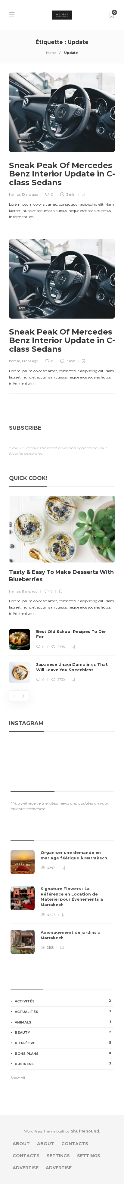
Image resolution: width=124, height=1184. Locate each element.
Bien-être (63, 1042)
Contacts (74, 1143)
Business (63, 1063)
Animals (63, 1022)
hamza (14, 194)
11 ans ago (29, 591)
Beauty (63, 1032)
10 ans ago (30, 194)
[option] (62, 589)
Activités (63, 1001)
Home (51, 53)
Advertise (26, 1167)
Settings (58, 1155)
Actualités (63, 1011)
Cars (22, 308)
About (21, 1143)
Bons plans (26, 141)
